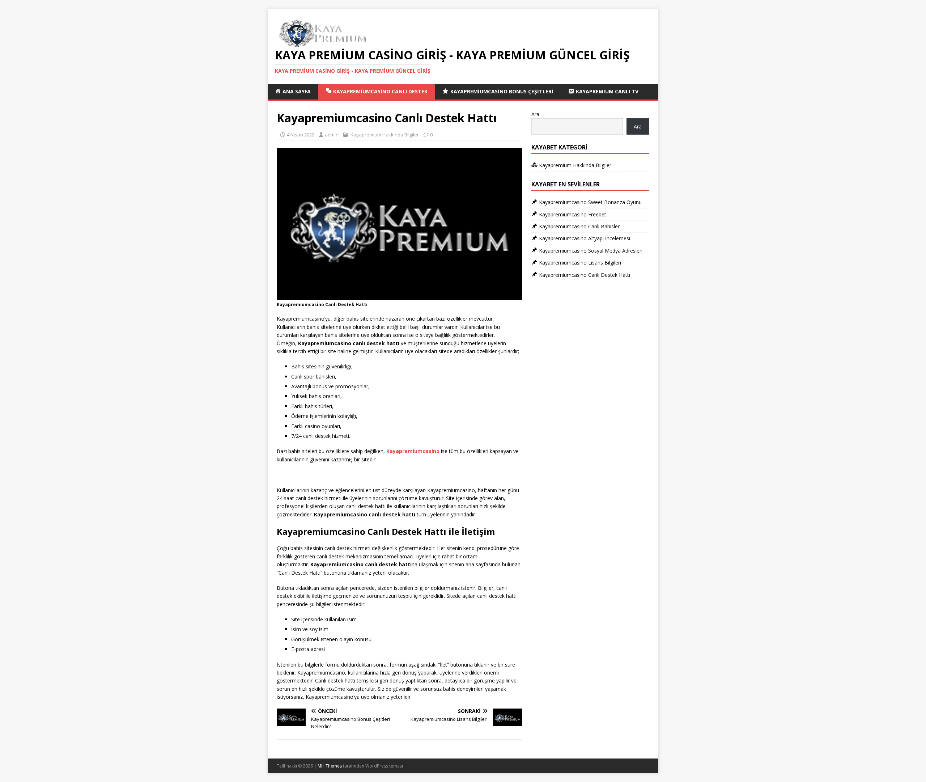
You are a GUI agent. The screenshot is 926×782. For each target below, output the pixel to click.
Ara (535, 114)
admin (332, 134)
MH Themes (330, 766)
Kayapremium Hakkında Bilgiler (385, 134)
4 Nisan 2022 (300, 134)
